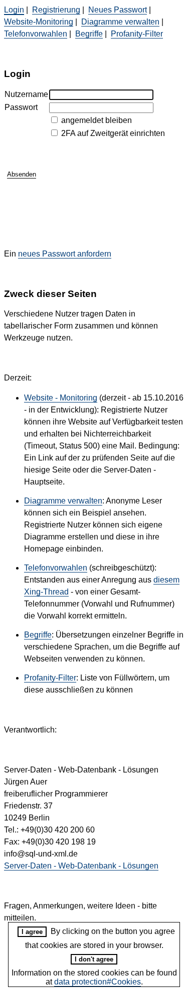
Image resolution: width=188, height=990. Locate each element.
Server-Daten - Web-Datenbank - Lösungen (81, 866)
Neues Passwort (117, 10)
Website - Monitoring (60, 398)
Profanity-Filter (137, 34)
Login (14, 10)
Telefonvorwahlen (35, 34)
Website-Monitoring (38, 22)
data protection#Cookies (97, 982)
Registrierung (56, 10)
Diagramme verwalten (120, 22)
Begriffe (89, 34)
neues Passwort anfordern (64, 254)
